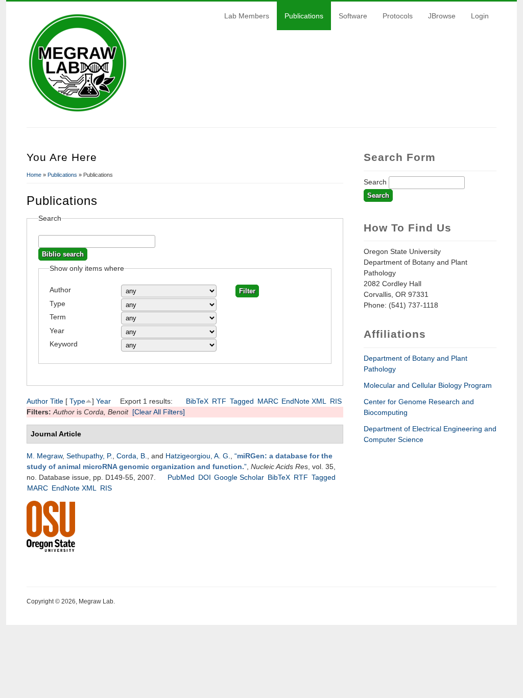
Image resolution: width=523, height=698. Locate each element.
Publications (303, 16)
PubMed (181, 477)
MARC (267, 401)
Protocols (398, 16)
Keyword (64, 344)
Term (58, 317)
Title (56, 401)
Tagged (242, 401)
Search (376, 182)
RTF (219, 401)
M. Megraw (44, 456)
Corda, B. (131, 456)
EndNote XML (303, 401)
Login (480, 16)
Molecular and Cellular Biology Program (428, 385)
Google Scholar (239, 477)
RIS (336, 401)
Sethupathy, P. (89, 456)
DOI (204, 477)
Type (57, 303)
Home (34, 175)
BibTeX (197, 401)
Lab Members (246, 16)
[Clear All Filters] (158, 412)
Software (353, 16)
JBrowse (442, 16)
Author (60, 290)
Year (57, 331)
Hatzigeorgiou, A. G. (197, 456)
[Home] (78, 111)
